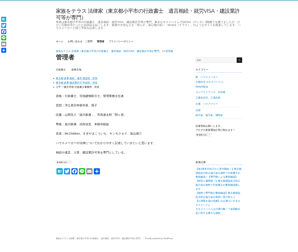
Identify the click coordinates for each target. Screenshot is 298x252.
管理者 (100, 41)
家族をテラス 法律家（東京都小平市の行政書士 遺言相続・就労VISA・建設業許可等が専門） (99, 238)
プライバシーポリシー (121, 41)
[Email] (4, 44)
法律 (198, 110)
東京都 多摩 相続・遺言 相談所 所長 (76, 78)
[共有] (4, 50)
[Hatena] (4, 19)
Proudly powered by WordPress (159, 238)
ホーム (59, 41)
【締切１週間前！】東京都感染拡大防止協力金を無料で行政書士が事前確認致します (218, 185)
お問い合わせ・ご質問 (80, 41)
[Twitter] (4, 25)
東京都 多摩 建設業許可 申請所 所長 (76, 82)
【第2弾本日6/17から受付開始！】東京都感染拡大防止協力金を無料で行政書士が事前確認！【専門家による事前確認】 (219, 173)
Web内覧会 (202, 86)
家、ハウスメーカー (207, 77)
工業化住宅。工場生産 (208, 97)
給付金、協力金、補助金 (209, 115)
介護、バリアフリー (207, 104)
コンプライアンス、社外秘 (210, 92)
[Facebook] (4, 32)
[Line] (4, 38)
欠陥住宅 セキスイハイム (210, 82)
